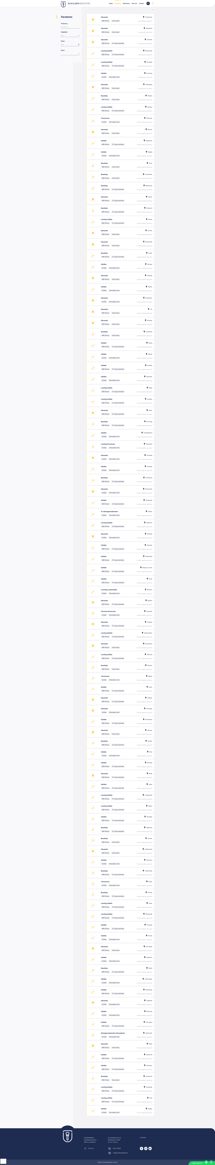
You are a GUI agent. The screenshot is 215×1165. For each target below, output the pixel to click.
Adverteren (126, 3)
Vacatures (118, 3)
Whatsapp (206, 1162)
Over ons (134, 3)
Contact (141, 3)
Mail (211, 1162)
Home (111, 3)
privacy (115, 1162)
